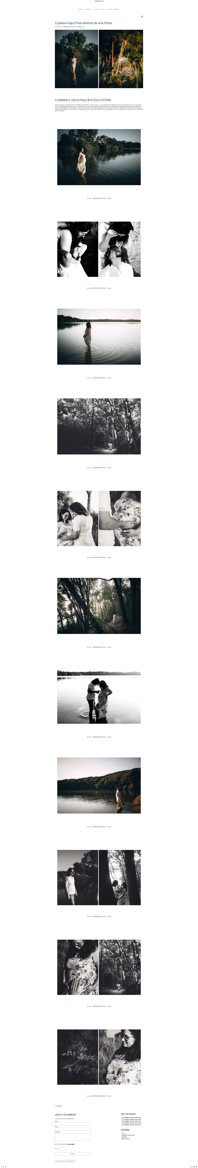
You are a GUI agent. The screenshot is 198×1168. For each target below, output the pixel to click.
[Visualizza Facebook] (1, 1167)
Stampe (109, 9)
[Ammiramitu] (99, 3)
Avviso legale (192, 1166)
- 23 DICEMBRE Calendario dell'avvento (131, 1119)
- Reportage (124, 1137)
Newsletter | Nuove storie (69, 26)
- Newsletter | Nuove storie (128, 1135)
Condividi (57, 1106)
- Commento (79, 26)
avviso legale (71, 1144)
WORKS (80, 9)
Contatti (117, 9)
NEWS (102, 9)
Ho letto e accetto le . (65, 1144)
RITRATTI (89, 9)
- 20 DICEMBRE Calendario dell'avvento (131, 1125)
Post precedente (60, 1161)
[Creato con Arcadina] (196, 1166)
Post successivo (70, 1161)
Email (56, 1127)
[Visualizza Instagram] (3, 1167)
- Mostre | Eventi (125, 1139)
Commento (57, 1132)
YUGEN (97, 9)
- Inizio (123, 1133)
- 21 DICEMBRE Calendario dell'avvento (131, 1123)
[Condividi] (83, 27)
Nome (56, 1121)
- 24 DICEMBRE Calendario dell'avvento (131, 1117)
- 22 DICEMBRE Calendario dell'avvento (131, 1121)
